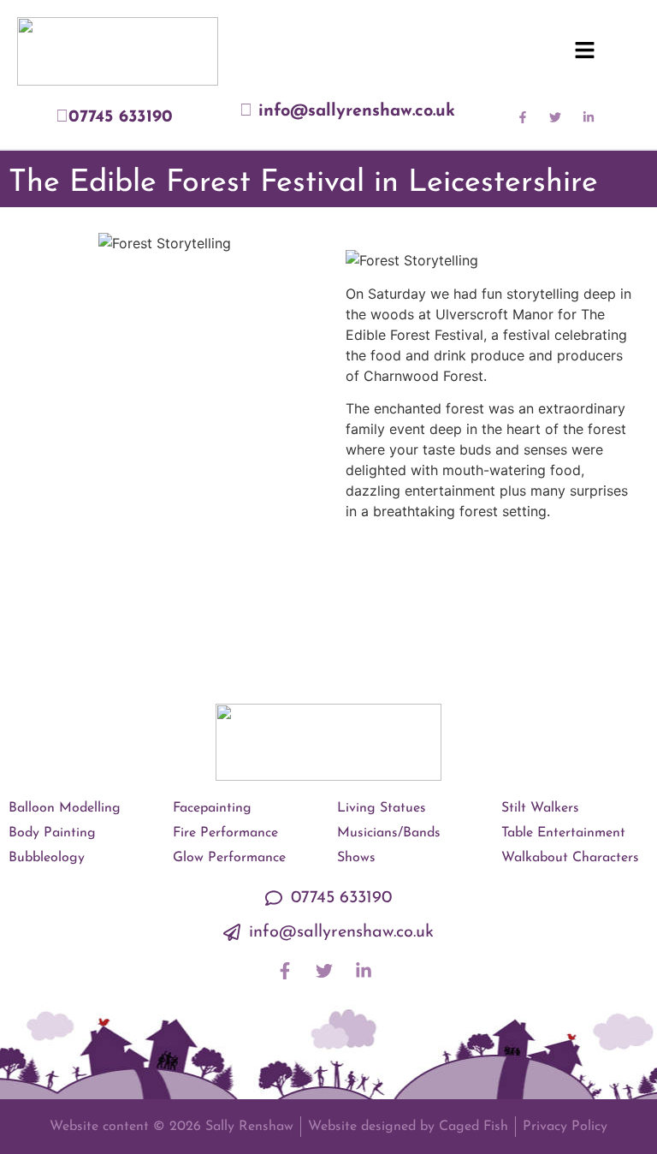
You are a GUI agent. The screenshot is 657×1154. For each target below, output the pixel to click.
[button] (584, 51)
